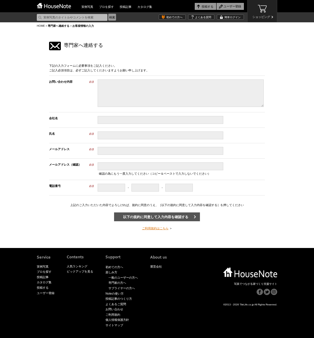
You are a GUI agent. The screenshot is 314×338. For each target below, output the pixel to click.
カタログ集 (144, 7)
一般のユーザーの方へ (123, 277)
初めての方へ (174, 17)
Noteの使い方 (114, 293)
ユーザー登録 (45, 293)
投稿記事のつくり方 (118, 298)
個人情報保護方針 (117, 320)
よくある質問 (203, 17)
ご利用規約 (112, 314)
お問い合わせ (114, 309)
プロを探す (106, 7)
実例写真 (87, 7)
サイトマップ (114, 325)
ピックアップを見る (80, 271)
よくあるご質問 (115, 304)
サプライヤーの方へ (121, 288)
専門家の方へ (117, 283)
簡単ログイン (232, 17)
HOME (41, 25)
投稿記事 (125, 7)
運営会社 (156, 266)
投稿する (43, 287)
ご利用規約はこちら (155, 228)
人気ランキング (77, 266)
